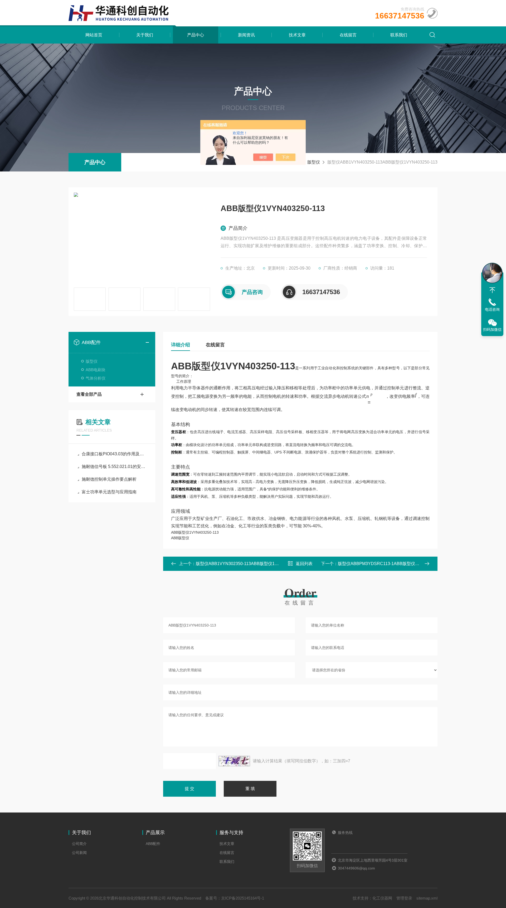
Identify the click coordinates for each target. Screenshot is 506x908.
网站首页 (93, 35)
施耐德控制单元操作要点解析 (109, 479)
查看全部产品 (89, 394)
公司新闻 (79, 852)
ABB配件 (91, 342)
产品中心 (195, 35)
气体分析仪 (95, 378)
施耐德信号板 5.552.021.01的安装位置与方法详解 (114, 466)
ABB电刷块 (95, 369)
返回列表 (304, 563)
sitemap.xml (426, 898)
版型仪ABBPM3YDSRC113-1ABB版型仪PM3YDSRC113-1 (394, 563)
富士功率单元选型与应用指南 (109, 492)
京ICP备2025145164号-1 (242, 898)
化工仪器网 (382, 898)
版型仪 (313, 162)
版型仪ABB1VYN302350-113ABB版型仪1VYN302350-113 (251, 563)
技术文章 (297, 35)
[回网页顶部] (492, 290)
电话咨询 (492, 309)
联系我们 (398, 35)
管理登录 (404, 898)
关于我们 (144, 35)
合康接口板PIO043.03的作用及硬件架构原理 (114, 454)
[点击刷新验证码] (234, 761)
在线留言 (348, 35)
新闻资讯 (246, 35)
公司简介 (79, 844)
